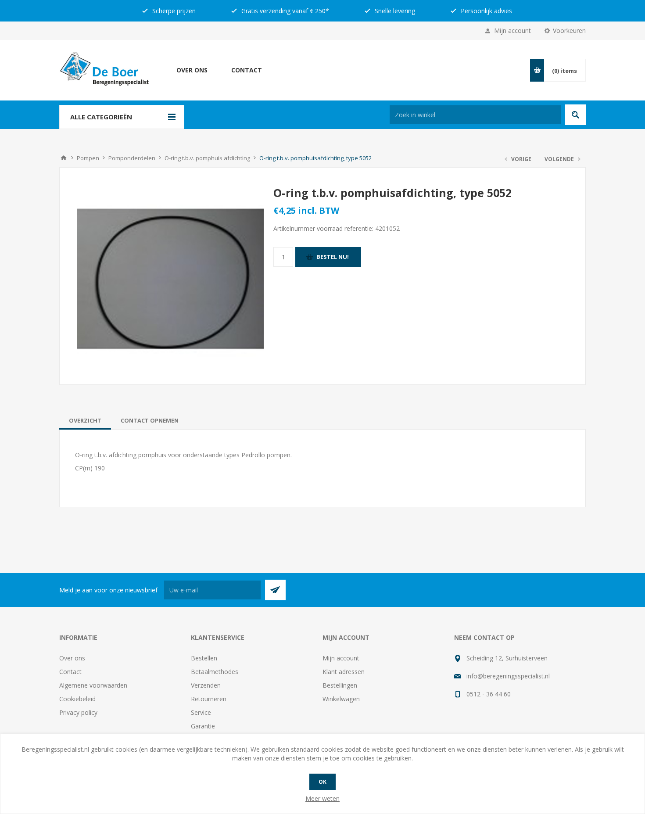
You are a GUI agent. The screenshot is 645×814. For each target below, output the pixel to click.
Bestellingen (339, 685)
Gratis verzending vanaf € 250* (284, 11)
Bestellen (204, 658)
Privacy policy (78, 712)
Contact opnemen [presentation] (150, 420)
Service (201, 712)
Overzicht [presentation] (85, 420)
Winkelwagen (341, 699)
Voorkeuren (569, 30)
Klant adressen (343, 671)
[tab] (85, 420)
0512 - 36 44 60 (488, 694)
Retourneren (208, 699)
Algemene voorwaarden (93, 685)
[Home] (63, 158)
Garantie (203, 726)
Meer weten (322, 798)
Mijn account (512, 30)
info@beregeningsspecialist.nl (508, 676)
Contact (246, 70)
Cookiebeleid (77, 699)
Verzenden (206, 685)
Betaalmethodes (214, 671)
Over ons (192, 70)
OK (322, 781)
